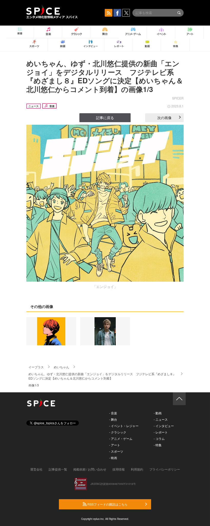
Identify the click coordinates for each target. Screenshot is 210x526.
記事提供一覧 (58, 469)
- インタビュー (164, 426)
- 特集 (158, 445)
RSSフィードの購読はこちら (107, 504)
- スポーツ (116, 451)
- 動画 (158, 413)
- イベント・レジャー (124, 426)
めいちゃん (61, 367)
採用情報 (118, 469)
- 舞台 (113, 419)
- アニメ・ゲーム (120, 438)
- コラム (159, 438)
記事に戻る (105, 117)
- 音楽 (113, 413)
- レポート (161, 432)
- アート (114, 445)
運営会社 (36, 469)
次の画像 (164, 117)
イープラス (36, 367)
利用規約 (137, 469)
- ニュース (161, 419)
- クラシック (117, 432)
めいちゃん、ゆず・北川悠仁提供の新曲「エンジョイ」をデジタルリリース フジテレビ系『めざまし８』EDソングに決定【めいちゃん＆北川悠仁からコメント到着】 (102, 376)
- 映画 (113, 457)
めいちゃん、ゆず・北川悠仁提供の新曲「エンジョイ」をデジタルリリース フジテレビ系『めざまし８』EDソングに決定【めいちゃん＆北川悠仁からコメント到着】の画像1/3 (104, 76)
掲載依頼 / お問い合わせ (89, 469)
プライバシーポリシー (164, 469)
